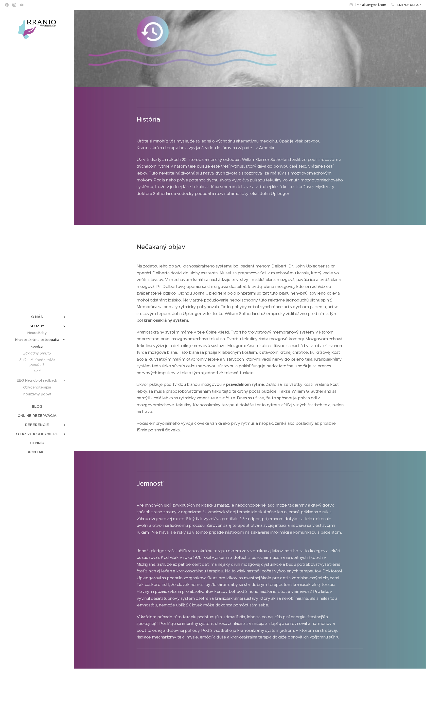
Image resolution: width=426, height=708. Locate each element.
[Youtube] (21, 5)
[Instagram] (14, 5)
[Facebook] (7, 5)
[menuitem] (36, 316)
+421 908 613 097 (408, 4)
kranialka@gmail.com (370, 4)
